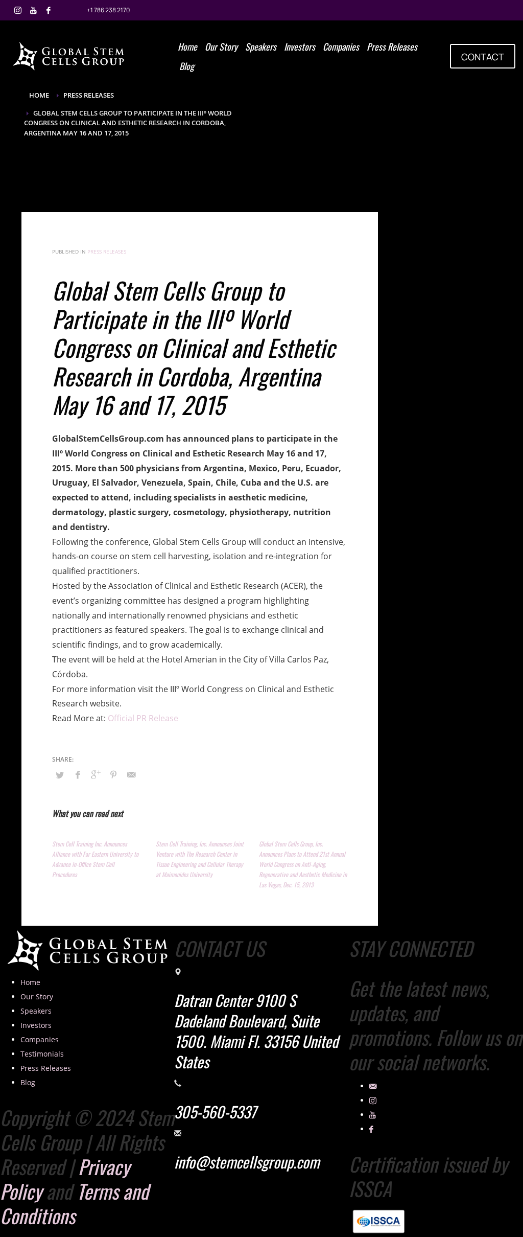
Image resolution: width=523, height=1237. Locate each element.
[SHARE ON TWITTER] (59, 775)
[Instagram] (18, 10)
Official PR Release (143, 718)
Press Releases (106, 251)
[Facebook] (48, 10)
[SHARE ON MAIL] (131, 774)
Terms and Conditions (74, 1203)
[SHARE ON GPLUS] (95, 774)
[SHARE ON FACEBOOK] (77, 774)
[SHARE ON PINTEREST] (113, 774)
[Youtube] (33, 10)
